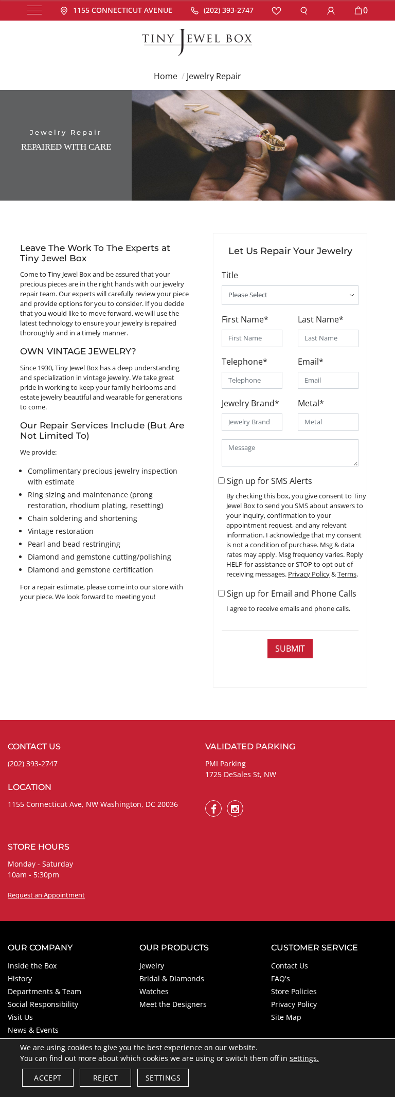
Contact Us (289, 965)
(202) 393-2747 (33, 763)
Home (165, 76)
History (20, 978)
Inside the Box (32, 965)
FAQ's (280, 978)
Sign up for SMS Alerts (269, 481)
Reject (105, 1078)
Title (230, 275)
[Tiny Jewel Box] (197, 41)
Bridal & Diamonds (171, 978)
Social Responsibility (43, 1004)
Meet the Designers (173, 1004)
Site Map (286, 1017)
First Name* (245, 319)
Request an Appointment (46, 895)
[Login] (331, 10)
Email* (311, 361)
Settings (163, 1078)
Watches (154, 991)
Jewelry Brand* (250, 403)
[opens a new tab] (213, 808)
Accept (47, 1078)
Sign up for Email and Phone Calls (291, 593)
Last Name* (321, 319)
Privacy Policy (294, 1004)
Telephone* (244, 361)
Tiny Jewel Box (69, 274)
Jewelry (151, 965)
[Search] (304, 10)
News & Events (33, 1030)
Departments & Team (44, 991)
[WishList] (276, 10)
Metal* (311, 403)
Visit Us (20, 1017)
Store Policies (294, 991)
